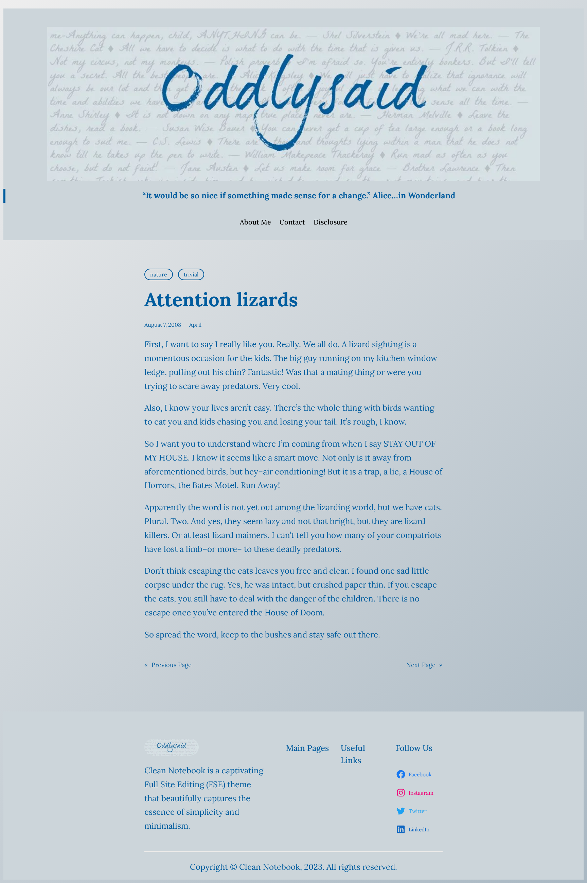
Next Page (424, 665)
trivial (191, 274)
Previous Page (168, 665)
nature (158, 274)
